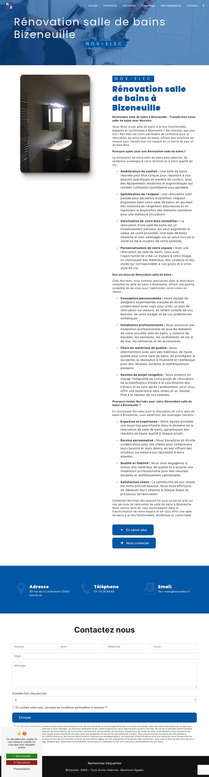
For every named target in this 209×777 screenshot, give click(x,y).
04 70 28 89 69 (104, 591)
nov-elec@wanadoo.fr (174, 591)
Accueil (92, 5)
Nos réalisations (171, 5)
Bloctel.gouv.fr (95, 741)
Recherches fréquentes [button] (104, 763)
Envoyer (25, 717)
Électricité (129, 5)
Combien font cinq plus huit (29, 693)
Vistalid (73, 770)
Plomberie (110, 5)
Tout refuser (23, 762)
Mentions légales (132, 770)
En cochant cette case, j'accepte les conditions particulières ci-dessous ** (62, 707)
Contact (192, 5)
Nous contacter (137, 543)
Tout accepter (23, 756)
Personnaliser (22, 769)
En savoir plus (136, 530)
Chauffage (148, 5)
